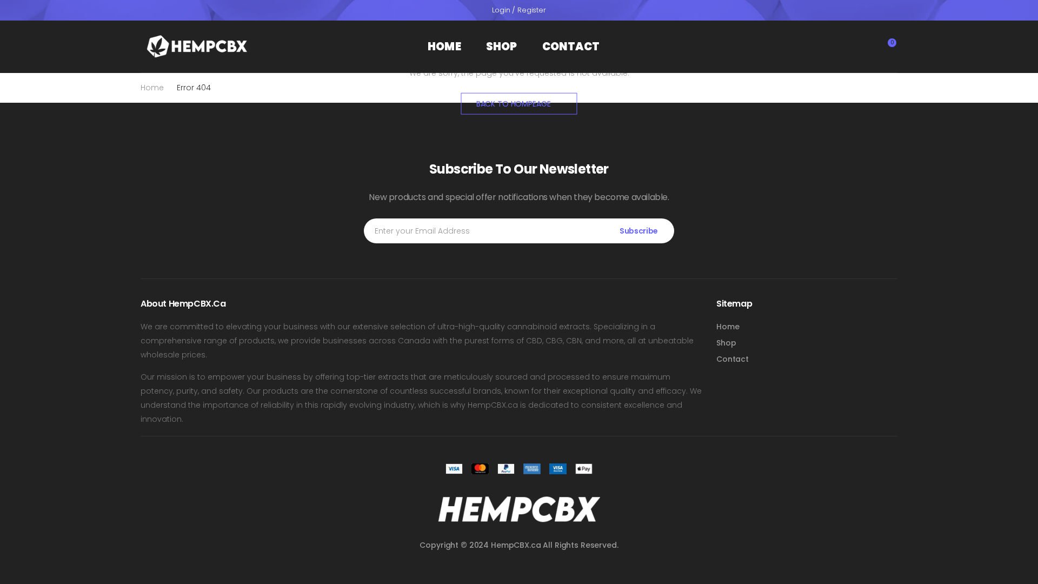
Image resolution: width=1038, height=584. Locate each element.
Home (444, 46)
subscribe (639, 230)
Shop (501, 46)
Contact (571, 46)
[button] (843, 46)
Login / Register (519, 10)
